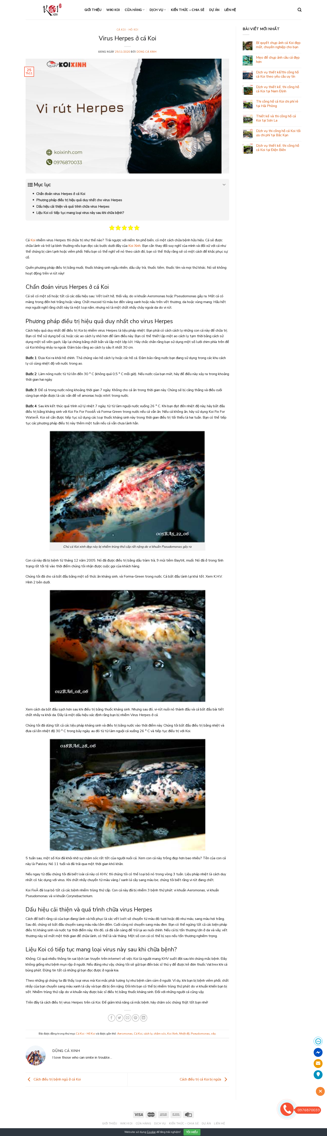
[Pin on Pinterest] (135, 1018)
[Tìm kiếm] (299, 9)
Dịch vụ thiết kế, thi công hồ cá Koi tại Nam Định (277, 89)
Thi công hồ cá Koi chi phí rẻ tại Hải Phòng (277, 103)
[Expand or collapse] (224, 184)
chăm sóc (160, 1034)
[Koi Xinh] (52, 9)
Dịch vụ (156, 10)
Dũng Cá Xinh (147, 52)
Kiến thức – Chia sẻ (187, 10)
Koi (32, 240)
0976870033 (309, 1110)
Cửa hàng (133, 10)
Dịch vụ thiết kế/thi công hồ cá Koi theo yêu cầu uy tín (277, 74)
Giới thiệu (93, 10)
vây (213, 1034)
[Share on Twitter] (119, 1018)
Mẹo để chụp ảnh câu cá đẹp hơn (278, 60)
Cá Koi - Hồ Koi (127, 29)
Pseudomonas (200, 1034)
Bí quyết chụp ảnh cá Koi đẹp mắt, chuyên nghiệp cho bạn (278, 45)
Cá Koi (138, 1034)
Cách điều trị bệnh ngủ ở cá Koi (57, 1079)
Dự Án (214, 10)
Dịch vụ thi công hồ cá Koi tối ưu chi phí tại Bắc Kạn (278, 133)
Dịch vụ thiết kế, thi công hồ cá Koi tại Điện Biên (277, 148)
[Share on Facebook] (111, 1018)
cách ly (148, 1034)
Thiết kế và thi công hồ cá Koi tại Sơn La (276, 118)
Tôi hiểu (192, 1132)
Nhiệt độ (184, 1034)
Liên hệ (230, 10)
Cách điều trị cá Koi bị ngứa (201, 1079)
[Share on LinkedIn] (143, 1018)
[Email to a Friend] (127, 1018)
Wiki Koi (113, 10)
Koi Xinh (134, 245)
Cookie (151, 1132)
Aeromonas (125, 1034)
